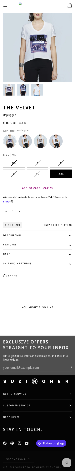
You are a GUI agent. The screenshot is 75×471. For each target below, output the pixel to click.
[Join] (69, 367)
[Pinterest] (12, 443)
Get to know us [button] (14, 393)
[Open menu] (9, 5)
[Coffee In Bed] (56, 142)
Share (12, 275)
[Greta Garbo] (26, 142)
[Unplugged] (10, 142)
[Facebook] (5, 443)
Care (6, 254)
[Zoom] (10, 74)
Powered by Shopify (46, 467)
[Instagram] (19, 443)
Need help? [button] (11, 417)
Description (12, 235)
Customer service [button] (16, 405)
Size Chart (12, 225)
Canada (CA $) (16, 458)
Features (10, 244)
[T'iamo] (41, 142)
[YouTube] (26, 443)
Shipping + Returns (17, 263)
